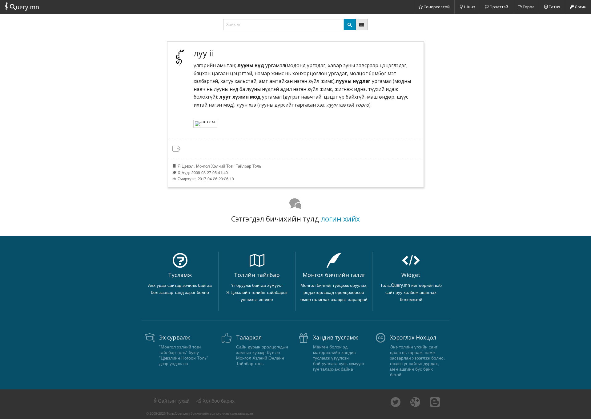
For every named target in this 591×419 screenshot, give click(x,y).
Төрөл (528, 7)
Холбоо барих (218, 400)
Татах (554, 7)
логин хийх (340, 219)
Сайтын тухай (174, 400)
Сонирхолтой (436, 7)
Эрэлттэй (498, 7)
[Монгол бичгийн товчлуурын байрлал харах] (362, 24)
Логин (580, 7)
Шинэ (469, 7)
